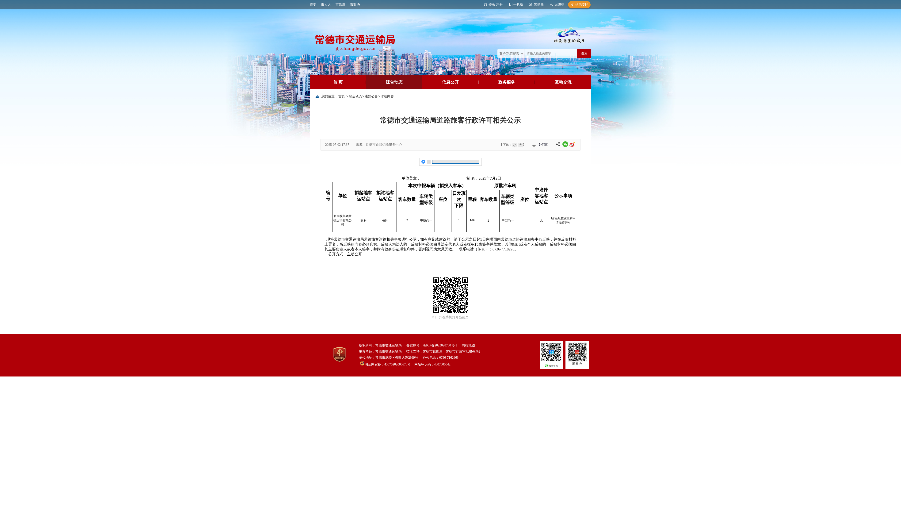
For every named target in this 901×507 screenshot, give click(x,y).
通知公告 (371, 96)
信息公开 (450, 82)
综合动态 (394, 82)
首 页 (338, 82)
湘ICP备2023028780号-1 (440, 345)
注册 (499, 4)
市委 (313, 4)
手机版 (518, 4)
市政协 (355, 4)
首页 (341, 96)
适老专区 (581, 4)
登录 (492, 4)
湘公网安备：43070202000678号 (388, 364)
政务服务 (506, 82)
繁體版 (539, 4)
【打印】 (543, 144)
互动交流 (563, 82)
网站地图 (468, 345)
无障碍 (560, 4)
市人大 (326, 4)
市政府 (340, 4)
